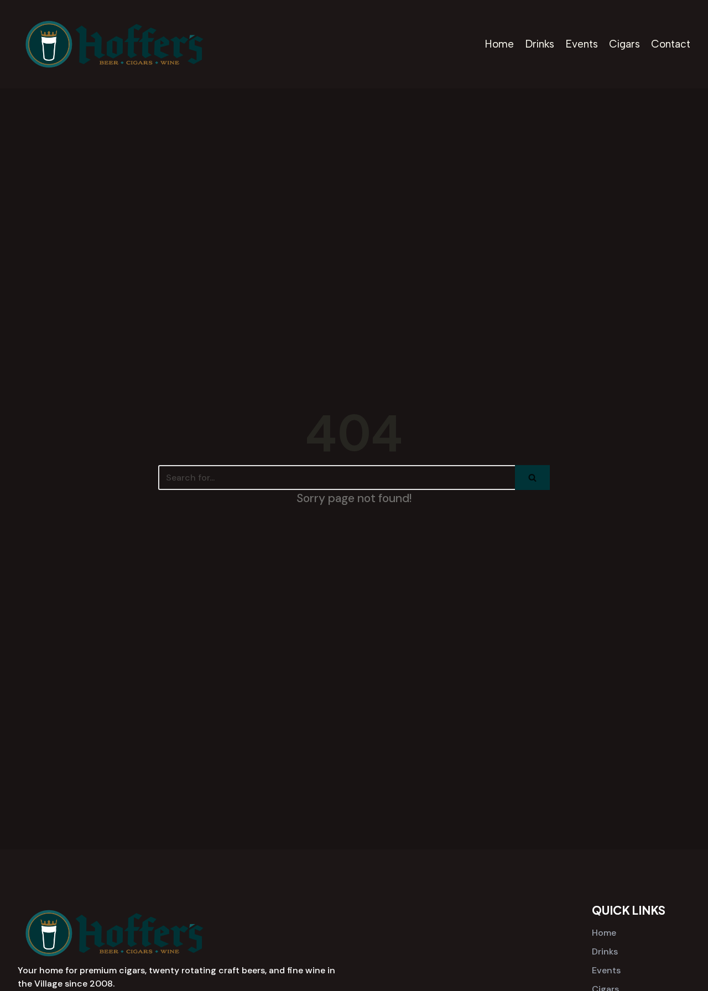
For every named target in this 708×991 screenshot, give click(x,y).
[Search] (532, 477)
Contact (670, 44)
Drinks (539, 44)
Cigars (624, 44)
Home (499, 44)
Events (581, 44)
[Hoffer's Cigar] (114, 44)
